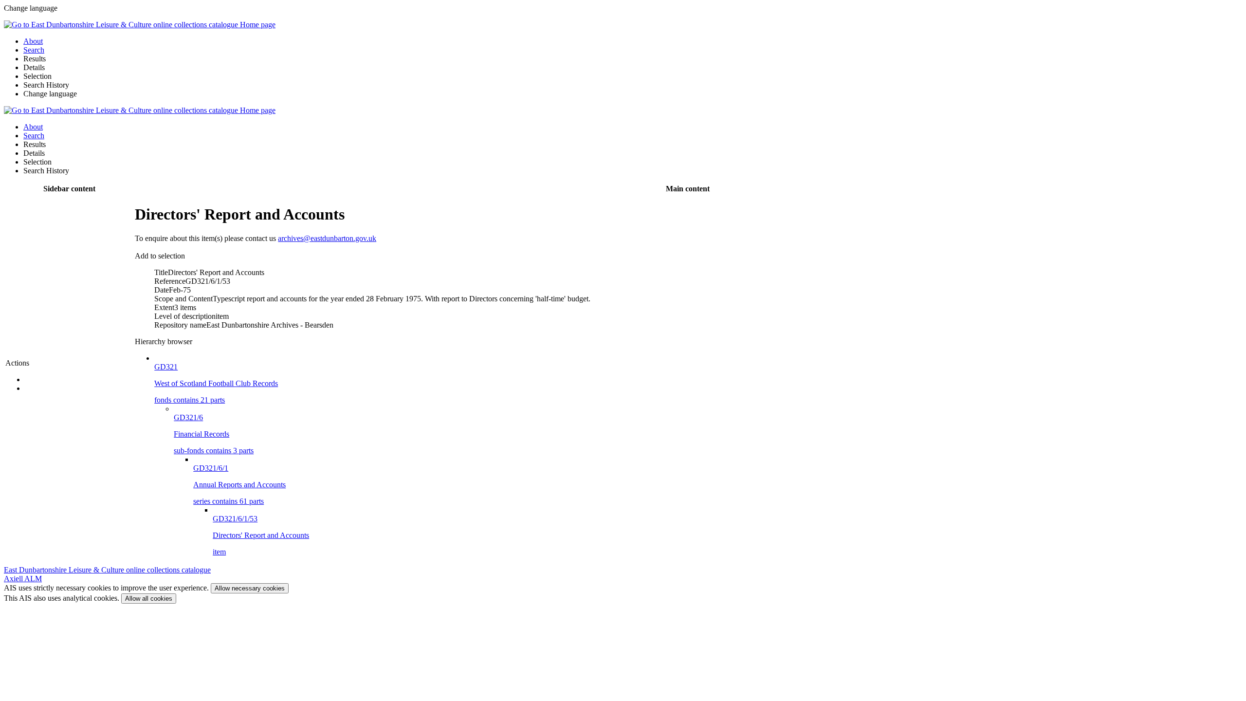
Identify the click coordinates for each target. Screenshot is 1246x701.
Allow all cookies (148, 598)
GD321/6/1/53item (261, 535)
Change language (50, 94)
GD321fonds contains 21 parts (216, 383)
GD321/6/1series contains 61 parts (239, 484)
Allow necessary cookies (250, 588)
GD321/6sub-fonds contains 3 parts (214, 434)
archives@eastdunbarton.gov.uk (327, 238)
